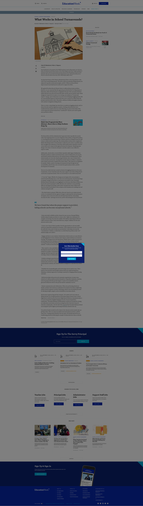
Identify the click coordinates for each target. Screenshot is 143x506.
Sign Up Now (71, 258)
